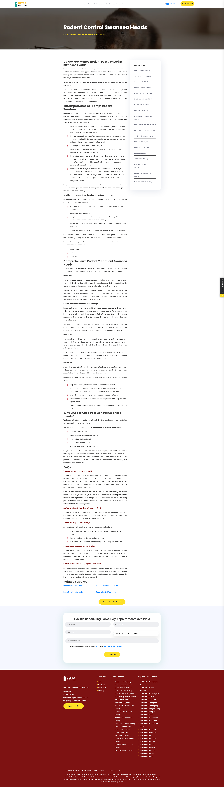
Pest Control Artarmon (148, 732)
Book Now (112, 655)
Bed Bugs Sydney (140, 153)
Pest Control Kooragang (149, 706)
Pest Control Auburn (147, 747)
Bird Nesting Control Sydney (144, 99)
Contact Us (119, 4)
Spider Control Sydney (142, 82)
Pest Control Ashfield (147, 741)
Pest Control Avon (146, 756)
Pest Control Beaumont (148, 721)
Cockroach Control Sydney (144, 136)
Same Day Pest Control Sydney (145, 125)
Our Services (110, 4)
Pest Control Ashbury (147, 735)
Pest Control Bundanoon (149, 718)
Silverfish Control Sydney (143, 182)
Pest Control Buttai (147, 697)
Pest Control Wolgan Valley (150, 709)
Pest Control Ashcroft (148, 738)
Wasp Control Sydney (142, 71)
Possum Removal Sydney (143, 93)
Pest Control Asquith (147, 744)
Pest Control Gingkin (147, 712)
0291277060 (170, 4)
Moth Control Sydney (141, 105)
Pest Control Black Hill (148, 700)
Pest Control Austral (147, 750)
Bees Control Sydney (141, 147)
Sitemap (101, 691)
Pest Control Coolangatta (149, 694)
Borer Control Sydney (141, 142)
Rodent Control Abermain (73, 592)
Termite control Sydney (142, 76)
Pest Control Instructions (96, 4)
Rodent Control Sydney (142, 88)
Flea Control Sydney (141, 110)
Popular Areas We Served (112, 602)
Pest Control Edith (146, 715)
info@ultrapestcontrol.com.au (76, 698)
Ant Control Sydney (141, 159)
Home (85, 4)
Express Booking (187, 3)
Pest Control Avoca (147, 753)
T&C (97, 647)
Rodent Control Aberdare (72, 586)
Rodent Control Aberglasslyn (107, 586)
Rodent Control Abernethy (106, 592)
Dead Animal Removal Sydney (144, 130)
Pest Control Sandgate (148, 703)
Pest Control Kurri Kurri (148, 729)
